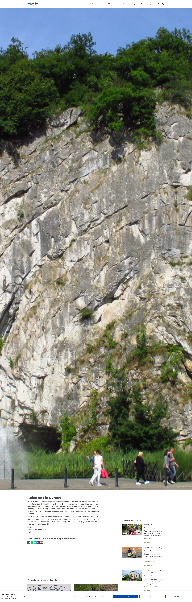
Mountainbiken (98, 13)
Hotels (104, 11)
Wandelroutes (128, 8)
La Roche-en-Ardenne (146, 12)
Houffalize (145, 25)
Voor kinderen (128, 23)
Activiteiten (96, 4)
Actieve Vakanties (120, 8)
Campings (106, 8)
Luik (142, 16)
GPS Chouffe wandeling (96, 8)
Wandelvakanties (120, 14)
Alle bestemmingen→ (147, 29)
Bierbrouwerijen (129, 17)
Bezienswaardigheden (131, 4)
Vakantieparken (108, 17)
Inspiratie (117, 4)
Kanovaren (96, 25)
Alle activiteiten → (98, 28)
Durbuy (144, 8)
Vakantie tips (119, 20)
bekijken (147, 542)
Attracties (126, 11)
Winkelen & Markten (130, 26)
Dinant (143, 22)
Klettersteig (96, 22)
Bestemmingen (147, 4)
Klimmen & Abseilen (99, 19)
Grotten (126, 20)
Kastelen (126, 14)
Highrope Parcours (99, 16)
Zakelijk (157, 4)
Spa (142, 19)
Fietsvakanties (119, 11)
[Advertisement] (72, 563)
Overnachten (107, 4)
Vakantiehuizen (108, 14)
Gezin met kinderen (121, 17)
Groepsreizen (160, 11)
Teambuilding (160, 8)
